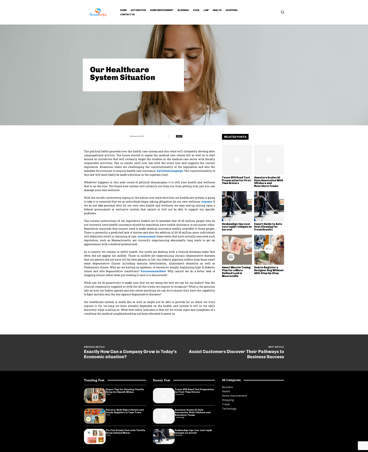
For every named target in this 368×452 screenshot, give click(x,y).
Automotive (180, 394)
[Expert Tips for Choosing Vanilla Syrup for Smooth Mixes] (95, 395)
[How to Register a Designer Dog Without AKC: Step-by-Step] (269, 250)
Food (108, 394)
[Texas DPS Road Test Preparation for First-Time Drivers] (237, 160)
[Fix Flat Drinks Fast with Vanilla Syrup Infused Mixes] (95, 436)
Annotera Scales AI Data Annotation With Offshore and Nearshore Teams (268, 182)
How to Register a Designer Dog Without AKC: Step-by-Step (269, 270)
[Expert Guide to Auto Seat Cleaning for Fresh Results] (269, 206)
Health (179, 136)
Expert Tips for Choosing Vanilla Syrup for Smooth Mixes (125, 390)
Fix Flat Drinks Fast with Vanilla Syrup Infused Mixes (125, 431)
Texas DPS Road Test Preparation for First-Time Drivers (237, 180)
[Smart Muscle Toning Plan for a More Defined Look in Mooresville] (237, 250)
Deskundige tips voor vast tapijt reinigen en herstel (237, 226)
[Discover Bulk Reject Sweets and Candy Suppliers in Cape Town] (95, 416)
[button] (282, 12)
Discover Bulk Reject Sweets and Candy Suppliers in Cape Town (125, 411)
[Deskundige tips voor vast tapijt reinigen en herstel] (237, 206)
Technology (180, 417)
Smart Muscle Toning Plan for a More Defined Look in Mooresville (236, 272)
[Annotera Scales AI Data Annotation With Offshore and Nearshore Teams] (269, 160)
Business (179, 435)
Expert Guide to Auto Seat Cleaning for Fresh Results (268, 226)
